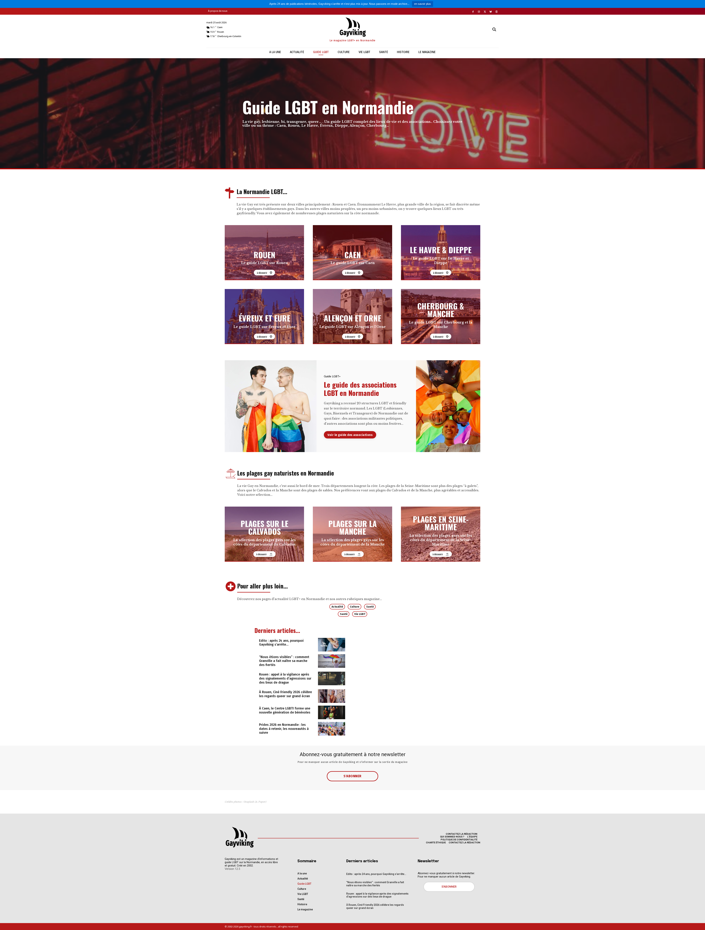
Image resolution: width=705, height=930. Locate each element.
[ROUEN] (264, 252)
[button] (494, 29)
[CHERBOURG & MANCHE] (440, 316)
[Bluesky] (491, 12)
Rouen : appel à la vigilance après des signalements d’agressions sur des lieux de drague (285, 678)
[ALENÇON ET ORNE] (352, 316)
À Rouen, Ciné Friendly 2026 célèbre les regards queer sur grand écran (285, 694)
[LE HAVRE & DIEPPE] (440, 252)
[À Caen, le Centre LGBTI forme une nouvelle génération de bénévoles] (331, 712)
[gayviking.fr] (239, 837)
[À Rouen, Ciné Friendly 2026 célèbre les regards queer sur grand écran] (331, 696)
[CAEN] (352, 252)
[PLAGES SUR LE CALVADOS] (264, 534)
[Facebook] (473, 12)
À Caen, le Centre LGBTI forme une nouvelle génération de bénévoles (284, 710)
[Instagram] (479, 12)
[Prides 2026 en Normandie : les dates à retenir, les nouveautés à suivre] (331, 729)
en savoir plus (422, 3)
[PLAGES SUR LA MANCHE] (352, 534)
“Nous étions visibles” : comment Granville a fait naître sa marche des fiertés (284, 661)
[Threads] (497, 12)
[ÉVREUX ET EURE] (264, 316)
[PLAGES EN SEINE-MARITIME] (440, 534)
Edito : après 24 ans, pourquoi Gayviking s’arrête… (281, 643)
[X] (485, 12)
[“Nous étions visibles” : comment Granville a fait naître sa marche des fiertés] (331, 661)
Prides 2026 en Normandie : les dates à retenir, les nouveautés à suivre (284, 729)
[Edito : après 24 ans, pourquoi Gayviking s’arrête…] (331, 644)
